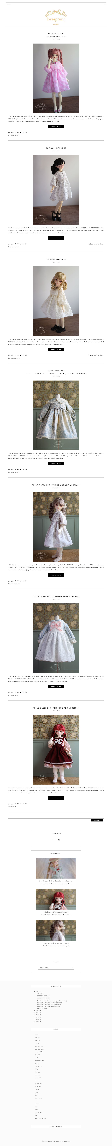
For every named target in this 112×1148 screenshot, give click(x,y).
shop (36, 1109)
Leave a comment (13, 135)
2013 (37, 1020)
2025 (37, 991)
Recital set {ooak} (42, 1008)
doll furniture (39, 1060)
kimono (37, 1075)
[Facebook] (52, 839)
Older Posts (97, 820)
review (37, 1104)
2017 (37, 1014)
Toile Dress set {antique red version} (56, 708)
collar (37, 1043)
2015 (37, 1018)
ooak (36, 1095)
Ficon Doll (38, 1066)
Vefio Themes (65, 1141)
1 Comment (12, 806)
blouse (37, 1037)
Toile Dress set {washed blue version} (56, 596)
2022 (37, 1010)
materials (38, 1078)
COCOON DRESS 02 (56, 148)
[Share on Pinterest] (18, 132)
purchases (38, 1098)
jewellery (38, 1072)
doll (36, 1058)
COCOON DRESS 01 (56, 259)
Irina (36, 1069)
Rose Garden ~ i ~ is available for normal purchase (56, 881)
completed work (40, 1049)
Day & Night (39, 1052)
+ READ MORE (56, 126)
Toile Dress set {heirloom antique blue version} (56, 374)
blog (36, 1035)
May (39, 993)
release (37, 1101)
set (36, 1107)
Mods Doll (38, 1083)
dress (101, 244)
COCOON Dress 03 (56, 36)
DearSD (37, 1055)
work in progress (40, 1118)
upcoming (38, 1112)
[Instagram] (59, 839)
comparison (39, 1046)
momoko (38, 1086)
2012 (37, 1021)
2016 (37, 1016)
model (37, 1081)
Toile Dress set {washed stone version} (56, 485)
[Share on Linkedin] (23, 132)
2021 (37, 1012)
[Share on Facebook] (16, 132)
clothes (96, 244)
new (36, 1092)
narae (37, 1089)
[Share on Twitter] (21, 132)
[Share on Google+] (26, 132)
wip (36, 1115)
